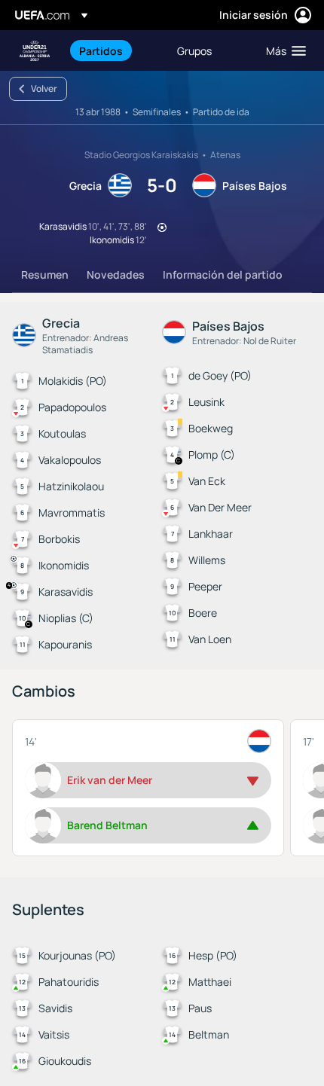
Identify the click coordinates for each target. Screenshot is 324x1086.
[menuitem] (115, 50)
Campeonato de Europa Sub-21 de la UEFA (34, 51)
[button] (282, 50)
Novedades (116, 274)
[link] (101, 50)
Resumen (45, 274)
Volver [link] (44, 88)
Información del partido (223, 274)
